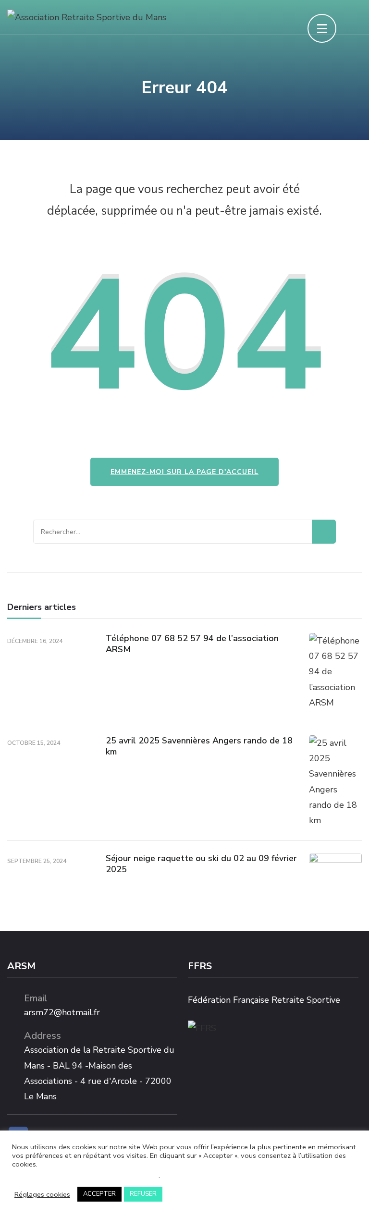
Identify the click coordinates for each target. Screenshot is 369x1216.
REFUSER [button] (143, 1194)
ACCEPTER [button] (99, 1194)
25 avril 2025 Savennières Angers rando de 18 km (199, 746)
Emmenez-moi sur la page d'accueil (184, 471)
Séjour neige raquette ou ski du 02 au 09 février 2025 (201, 863)
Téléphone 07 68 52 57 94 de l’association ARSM (192, 643)
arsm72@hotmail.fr (62, 1012)
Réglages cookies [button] (42, 1194)
